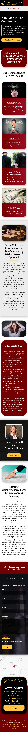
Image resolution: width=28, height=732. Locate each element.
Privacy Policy (21, 724)
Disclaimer (6, 638)
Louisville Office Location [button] (14, 707)
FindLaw (14, 728)
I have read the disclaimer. (13, 641)
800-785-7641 (17, 701)
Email (4, 598)
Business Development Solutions (13, 726)
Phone (4, 607)
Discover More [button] (14, 455)
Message (5, 616)
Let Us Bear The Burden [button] (12, 40)
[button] (25, 3)
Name (4, 589)
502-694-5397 (14, 8)
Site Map (13, 724)
